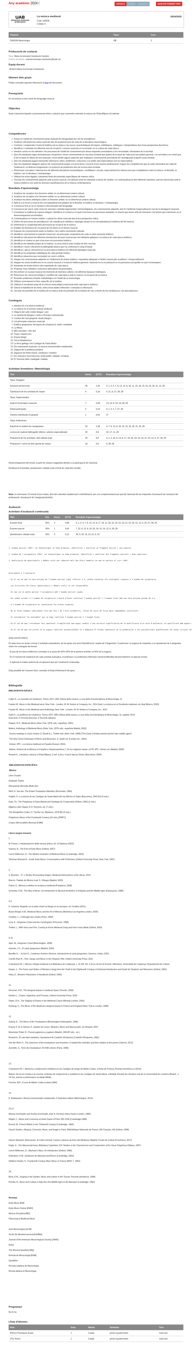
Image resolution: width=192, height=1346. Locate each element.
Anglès (131, 4)
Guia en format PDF (169, 4)
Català (120, 4)
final (47, 83)
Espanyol (143, 4)
